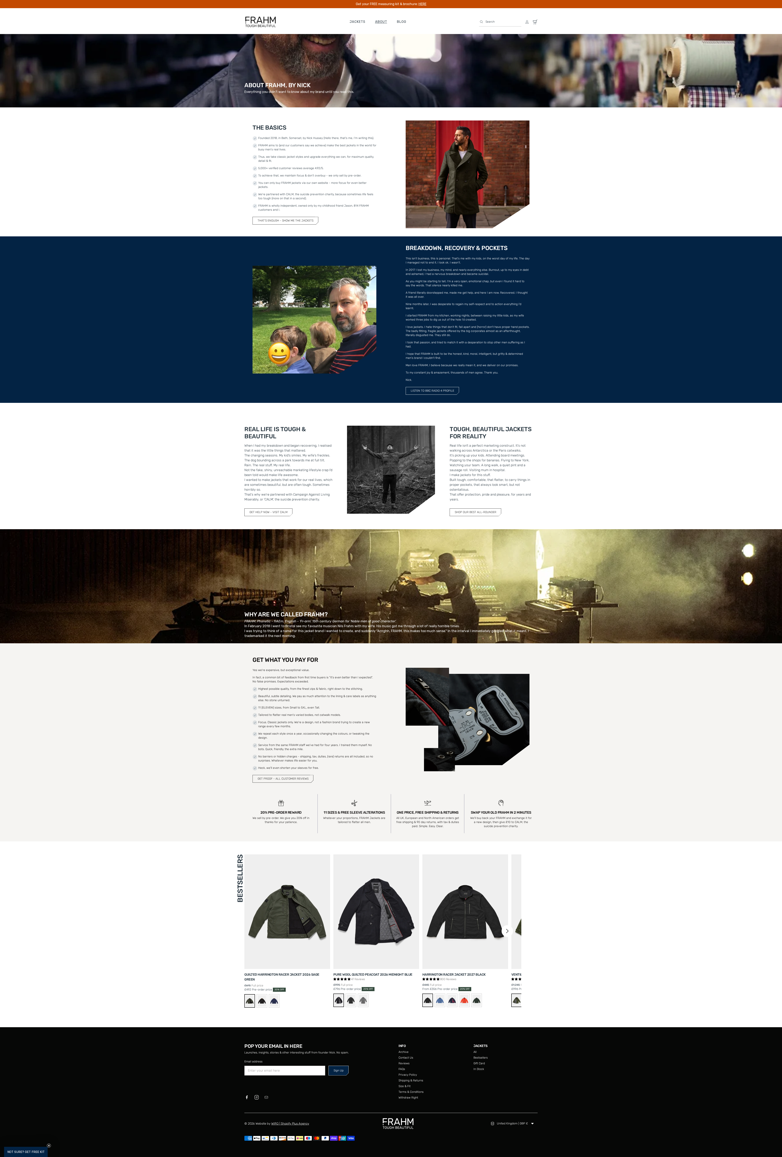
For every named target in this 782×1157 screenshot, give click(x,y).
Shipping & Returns (411, 1080)
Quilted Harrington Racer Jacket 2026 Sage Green (281, 977)
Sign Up (339, 1070)
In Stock (478, 1069)
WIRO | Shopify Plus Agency (290, 1123)
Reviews (404, 1063)
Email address (253, 1061)
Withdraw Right (408, 1097)
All (475, 1052)
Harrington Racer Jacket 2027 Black (454, 974)
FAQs (402, 1069)
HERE (422, 4)
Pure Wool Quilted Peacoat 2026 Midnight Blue (372, 974)
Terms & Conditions (411, 1092)
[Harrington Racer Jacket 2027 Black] (465, 911)
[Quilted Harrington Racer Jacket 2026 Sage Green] (287, 911)
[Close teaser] (49, 1146)
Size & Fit (405, 1086)
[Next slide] (507, 931)
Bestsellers (480, 1057)
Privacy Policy (408, 1075)
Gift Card (479, 1063)
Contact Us (406, 1057)
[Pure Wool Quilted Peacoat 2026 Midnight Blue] (376, 911)
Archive (404, 1052)
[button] (500, 21)
